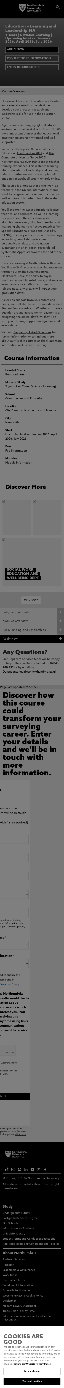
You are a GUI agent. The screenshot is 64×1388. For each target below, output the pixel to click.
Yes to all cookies (31, 1381)
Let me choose (32, 1371)
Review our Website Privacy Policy (32, 1364)
